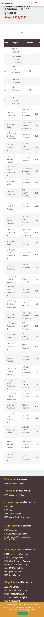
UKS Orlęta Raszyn (12, 575)
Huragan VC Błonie (12, 571)
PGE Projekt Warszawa (14, 483)
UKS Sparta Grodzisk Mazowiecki (18, 517)
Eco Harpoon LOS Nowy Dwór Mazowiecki (17, 538)
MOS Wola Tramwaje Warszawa (18, 561)
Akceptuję (23, 613)
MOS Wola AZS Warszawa (15, 590)
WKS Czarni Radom (12, 513)
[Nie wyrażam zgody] (41, 609)
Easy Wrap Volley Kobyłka (15, 597)
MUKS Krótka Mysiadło (14, 594)
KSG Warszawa (10, 530)
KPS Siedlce (9, 506)
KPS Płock (8, 510)
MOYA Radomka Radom (14, 495)
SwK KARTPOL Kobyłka (14, 568)
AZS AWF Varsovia (12, 587)
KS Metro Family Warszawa (16, 554)
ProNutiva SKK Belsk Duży (15, 564)
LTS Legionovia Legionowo (15, 533)
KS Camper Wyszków (13, 557)
